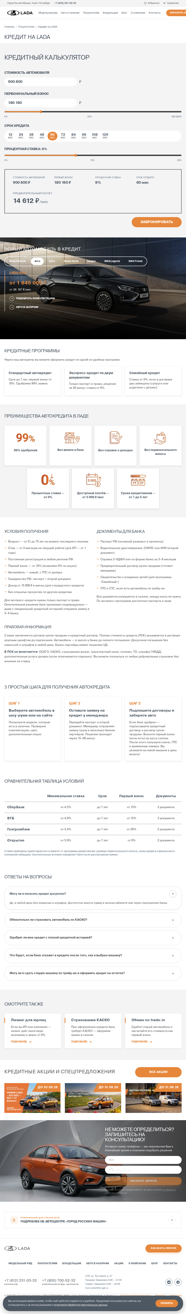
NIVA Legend (112, 261)
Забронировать (156, 222)
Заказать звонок (164, 1248)
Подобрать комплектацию (35, 298)
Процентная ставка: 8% (25, 149)
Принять (167, 1303)
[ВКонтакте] (169, 1282)
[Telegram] (178, 1282)
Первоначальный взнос (26, 93)
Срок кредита (16, 125)
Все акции (158, 1072)
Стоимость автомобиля (26, 72)
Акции (119, 1264)
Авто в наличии (70, 13)
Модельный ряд (48, 13)
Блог (124, 13)
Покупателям (91, 13)
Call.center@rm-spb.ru (96, 1288)
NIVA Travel (135, 261)
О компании (138, 13)
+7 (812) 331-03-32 (65, 3)
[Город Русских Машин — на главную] (20, 12)
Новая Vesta (71, 261)
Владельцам (110, 13)
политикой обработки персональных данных (80, 1305)
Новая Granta (17, 261)
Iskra (52, 261)
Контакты (154, 13)
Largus (91, 261)
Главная (9, 27)
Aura (37, 261)
